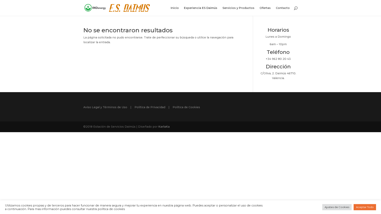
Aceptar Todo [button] (365, 207)
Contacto (283, 8)
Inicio (175, 8)
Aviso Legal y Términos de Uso (105, 107)
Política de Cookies (186, 107)
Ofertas (265, 8)
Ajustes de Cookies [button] (337, 207)
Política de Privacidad (150, 107)
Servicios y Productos (238, 8)
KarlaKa (164, 126)
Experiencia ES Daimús (200, 8)
